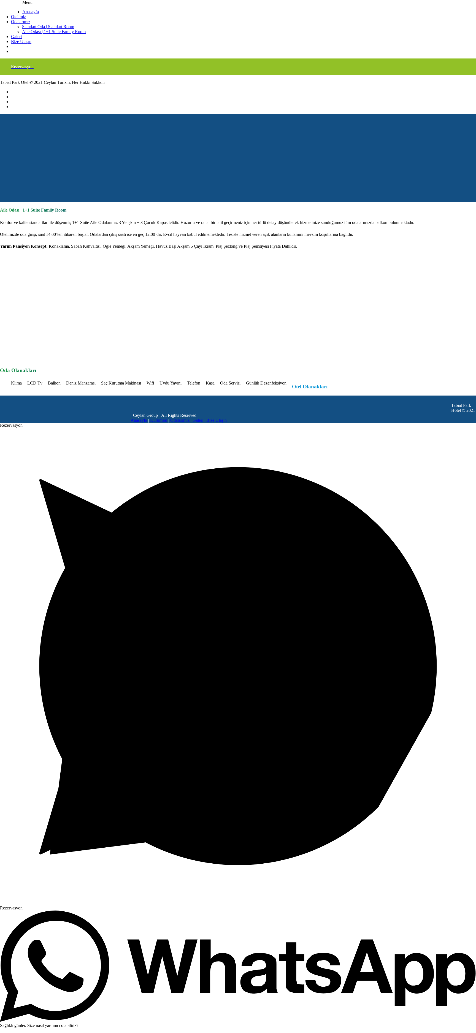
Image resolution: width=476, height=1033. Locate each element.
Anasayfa (30, 11)
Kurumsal (158, 420)
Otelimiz (18, 16)
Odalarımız (20, 21)
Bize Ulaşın (21, 41)
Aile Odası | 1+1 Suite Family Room (54, 31)
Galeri (16, 36)
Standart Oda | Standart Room (48, 26)
